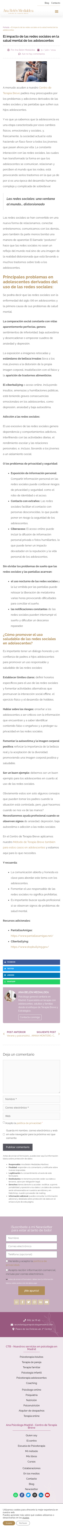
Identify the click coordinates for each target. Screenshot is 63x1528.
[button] (56, 11)
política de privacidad (29, 1122)
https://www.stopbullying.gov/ (30, 946)
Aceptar (9, 1523)
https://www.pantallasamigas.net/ (32, 935)
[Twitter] (28, 1302)
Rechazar (23, 1523)
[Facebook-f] (22, 1302)
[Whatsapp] (16, 1302)
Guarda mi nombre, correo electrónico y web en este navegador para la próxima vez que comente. (31, 1134)
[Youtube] (46, 1302)
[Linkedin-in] (40, 1302)
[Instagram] (34, 1302)
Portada (6, 27)
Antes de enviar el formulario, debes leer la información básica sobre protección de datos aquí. (29, 1281)
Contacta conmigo (30, 1017)
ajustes (25, 1518)
